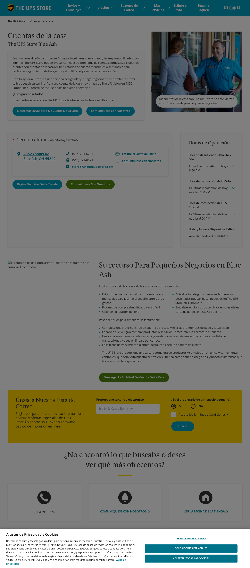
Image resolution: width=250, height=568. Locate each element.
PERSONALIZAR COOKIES (191, 538)
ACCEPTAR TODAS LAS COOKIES (191, 558)
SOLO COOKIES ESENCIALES (191, 548)
